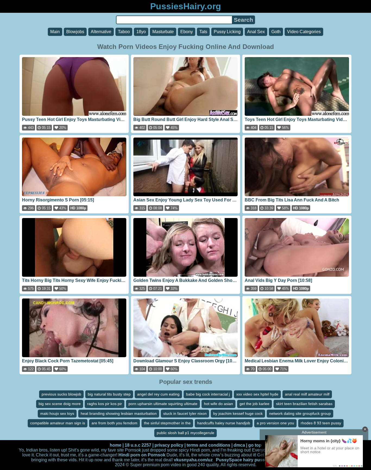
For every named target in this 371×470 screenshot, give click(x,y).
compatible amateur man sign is (57, 423)
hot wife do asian (218, 403)
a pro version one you (275, 423)
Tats (203, 31)
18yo (141, 31)
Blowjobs (75, 31)
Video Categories (304, 31)
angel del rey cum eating (158, 394)
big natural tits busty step (109, 394)
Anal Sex (256, 31)
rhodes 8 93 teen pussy (321, 423)
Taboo (124, 31)
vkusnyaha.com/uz (193, 459)
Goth (276, 31)
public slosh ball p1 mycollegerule (185, 433)
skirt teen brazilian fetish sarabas (304, 403)
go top (255, 445)
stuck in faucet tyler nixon (185, 413)
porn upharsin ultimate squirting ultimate (162, 403)
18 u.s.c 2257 (138, 445)
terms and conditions (208, 445)
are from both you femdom (114, 423)
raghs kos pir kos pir (104, 403)
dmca (239, 445)
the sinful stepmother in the (167, 423)
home (115, 445)
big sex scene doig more (60, 403)
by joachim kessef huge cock (238, 413)
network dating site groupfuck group (300, 413)
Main (55, 31)
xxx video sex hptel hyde (257, 394)
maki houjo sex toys (57, 413)
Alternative (101, 31)
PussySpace (229, 459)
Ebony (186, 31)
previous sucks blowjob (61, 394)
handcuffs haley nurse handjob (223, 423)
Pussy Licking (227, 31)
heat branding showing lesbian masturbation (119, 413)
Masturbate (163, 31)
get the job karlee (254, 403)
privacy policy (169, 445)
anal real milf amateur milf (307, 394)
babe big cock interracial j (208, 394)
